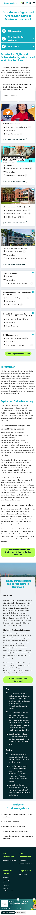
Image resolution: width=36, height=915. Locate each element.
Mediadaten (22, 860)
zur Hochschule (21, 912)
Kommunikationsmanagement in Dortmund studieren (18, 837)
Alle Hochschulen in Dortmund (18, 679)
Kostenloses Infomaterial (8, 912)
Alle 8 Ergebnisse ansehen (18, 353)
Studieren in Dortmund (11, 822)
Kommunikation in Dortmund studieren (16, 831)
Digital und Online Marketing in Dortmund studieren (17, 815)
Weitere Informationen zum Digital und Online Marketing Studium (18, 552)
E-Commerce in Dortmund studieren (15, 826)
